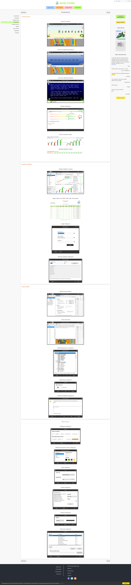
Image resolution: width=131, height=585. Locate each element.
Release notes (16, 20)
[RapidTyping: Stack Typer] (120, 46)
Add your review (120, 97)
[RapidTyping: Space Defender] (120, 35)
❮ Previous (23, 12)
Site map (69, 573)
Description (16, 15)
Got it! (126, 583)
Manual (17, 26)
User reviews (16, 28)
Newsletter (16, 30)
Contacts (17, 32)
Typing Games (68, 7)
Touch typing (59, 7)
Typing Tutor (58, 566)
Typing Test (77, 7)
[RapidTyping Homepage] (65, 3)
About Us (69, 568)
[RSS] (75, 579)
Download (17, 18)
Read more (114, 64)
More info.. (61, 583)
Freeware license (15, 24)
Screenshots (16, 22)
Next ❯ (108, 12)
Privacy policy (70, 570)
